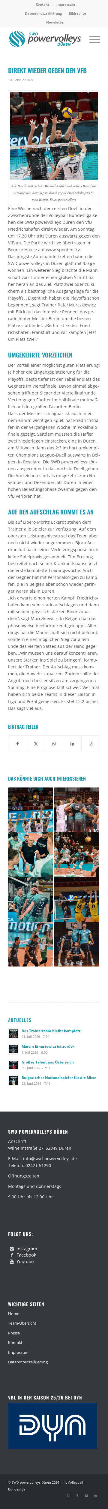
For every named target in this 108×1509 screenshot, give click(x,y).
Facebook (26, 1255)
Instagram (26, 1248)
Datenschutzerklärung (43, 13)
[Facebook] (12, 1255)
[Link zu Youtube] (86, 1495)
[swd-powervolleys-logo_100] (45, 39)
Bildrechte (77, 13)
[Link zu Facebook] (77, 1495)
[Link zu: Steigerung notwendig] (30, 854)
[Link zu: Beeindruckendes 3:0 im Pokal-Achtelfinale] (76, 854)
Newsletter (55, 22)
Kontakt (42, 4)
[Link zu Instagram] (68, 1495)
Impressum (65, 4)
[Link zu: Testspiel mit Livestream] (76, 809)
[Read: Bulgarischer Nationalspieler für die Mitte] (13, 1080)
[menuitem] (42, 4)
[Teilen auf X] (36, 744)
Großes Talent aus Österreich (48, 1062)
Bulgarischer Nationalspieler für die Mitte (59, 1077)
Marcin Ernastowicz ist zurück (48, 1046)
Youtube (25, 1261)
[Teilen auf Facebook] (17, 744)
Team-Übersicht (22, 1323)
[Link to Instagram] (91, 744)
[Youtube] (12, 1261)
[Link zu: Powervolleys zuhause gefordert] (76, 944)
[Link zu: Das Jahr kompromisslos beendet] (30, 899)
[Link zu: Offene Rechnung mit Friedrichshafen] (30, 809)
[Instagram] (12, 1249)
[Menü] (91, 39)
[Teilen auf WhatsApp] (54, 744)
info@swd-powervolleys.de (50, 1158)
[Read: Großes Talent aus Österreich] (13, 1065)
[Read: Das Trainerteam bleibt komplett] (13, 1033)
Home (13, 1313)
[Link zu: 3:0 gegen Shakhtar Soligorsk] (76, 899)
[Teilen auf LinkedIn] (72, 744)
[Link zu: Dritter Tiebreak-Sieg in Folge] (30, 944)
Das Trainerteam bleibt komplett (51, 1030)
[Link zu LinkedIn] (95, 1495)
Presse (14, 1333)
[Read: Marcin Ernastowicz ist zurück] (13, 1049)
